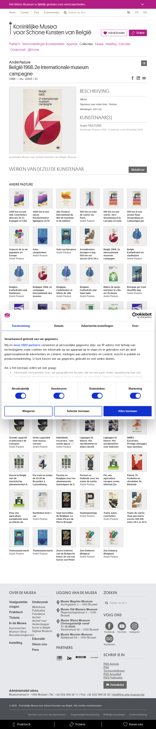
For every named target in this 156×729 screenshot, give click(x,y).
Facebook (109, 631)
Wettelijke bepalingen (114, 714)
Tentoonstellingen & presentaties (43, 44)
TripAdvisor (109, 644)
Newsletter (117, 684)
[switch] (58, 396)
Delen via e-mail (144, 78)
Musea (99, 44)
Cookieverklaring (138, 714)
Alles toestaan (127, 411)
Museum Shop (18, 631)
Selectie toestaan (78, 411)
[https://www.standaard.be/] (94, 657)
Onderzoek (18, 49)
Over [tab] (135, 325)
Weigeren (28, 411)
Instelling (111, 44)
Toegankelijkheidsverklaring (84, 714)
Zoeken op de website (65, 12)
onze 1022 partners (27, 345)
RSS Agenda (111, 663)
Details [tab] (59, 325)
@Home (33, 49)
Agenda (71, 44)
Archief (36, 617)
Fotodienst (38, 613)
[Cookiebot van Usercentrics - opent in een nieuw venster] (135, 315)
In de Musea (17, 623)
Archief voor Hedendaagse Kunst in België (41, 624)
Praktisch (14, 44)
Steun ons (39, 644)
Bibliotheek (38, 607)
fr (136, 12)
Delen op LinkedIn (138, 78)
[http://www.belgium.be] (69, 658)
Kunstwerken (144, 63)
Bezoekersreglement (21, 635)
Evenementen (51, 12)
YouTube (122, 631)
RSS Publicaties (113, 677)
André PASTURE (111, 127)
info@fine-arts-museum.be (128, 694)
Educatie (124, 44)
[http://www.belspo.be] (59, 658)
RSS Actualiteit (112, 674)
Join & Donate (116, 32)
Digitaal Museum (42, 631)
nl (128, 12)
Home (12, 12)
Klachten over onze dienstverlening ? (47, 714)
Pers (36, 12)
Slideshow (137, 169)
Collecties (86, 44)
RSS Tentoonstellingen (114, 668)
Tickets (140, 32)
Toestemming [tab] (21, 325)
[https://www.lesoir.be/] (81, 657)
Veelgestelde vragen (18, 604)
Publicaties (38, 610)
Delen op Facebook (132, 78)
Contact (25, 12)
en (145, 12)
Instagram (134, 631)
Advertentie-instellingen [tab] (97, 325)
